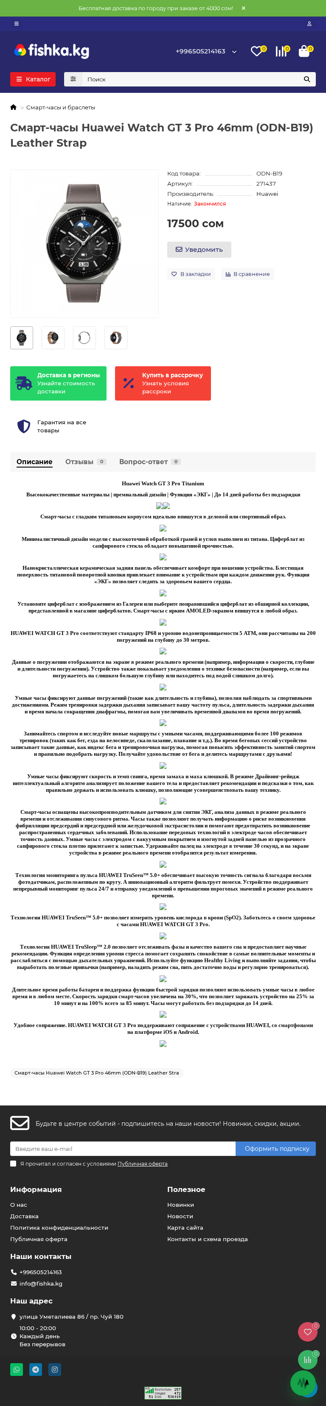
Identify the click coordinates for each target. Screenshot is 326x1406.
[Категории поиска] (73, 79)
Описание (35, 462)
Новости (180, 1216)
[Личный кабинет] (309, 23)
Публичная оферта (38, 1239)
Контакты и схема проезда (207, 1239)
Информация (36, 1189)
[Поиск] (306, 79)
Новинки (180, 1204)
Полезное (186, 1189)
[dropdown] (16, 23)
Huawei (267, 193)
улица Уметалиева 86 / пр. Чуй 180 (72, 1316)
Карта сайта (185, 1227)
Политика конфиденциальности (59, 1227)
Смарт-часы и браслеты (60, 107)
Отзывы (84, 462)
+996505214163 (200, 51)
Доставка (24, 1216)
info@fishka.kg (41, 1283)
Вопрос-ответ (148, 462)
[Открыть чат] (303, 1383)
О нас (18, 1204)
